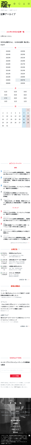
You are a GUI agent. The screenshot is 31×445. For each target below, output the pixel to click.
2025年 (23, 51)
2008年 (8, 80)
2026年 (8, 51)
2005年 (23, 83)
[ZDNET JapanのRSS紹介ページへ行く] (20, 403)
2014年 (8, 70)
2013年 (23, 70)
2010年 (8, 77)
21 (24, 119)
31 (7, 126)
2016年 (8, 67)
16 (3, 119)
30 (3, 126)
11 (11, 116)
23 (3, 122)
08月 (15, 98)
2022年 (8, 57)
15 (28, 116)
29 (28, 122)
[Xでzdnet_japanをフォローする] (15, 403)
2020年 (8, 61)
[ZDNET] (6, 3)
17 (7, 119)
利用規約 (15, 423)
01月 (5, 91)
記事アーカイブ (13, 10)
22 (28, 119)
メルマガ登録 (15, 376)
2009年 (23, 77)
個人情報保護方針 (15, 420)
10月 (5, 101)
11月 (15, 101)
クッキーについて (15, 426)
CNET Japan (17, 387)
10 (7, 116)
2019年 (23, 61)
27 (19, 122)
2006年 (8, 83)
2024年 (8, 54)
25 (11, 122)
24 (7, 122)
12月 (25, 101)
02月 (15, 91)
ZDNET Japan (4, 10)
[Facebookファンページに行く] (10, 403)
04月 (5, 95)
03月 (25, 91)
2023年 (23, 54)
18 (11, 119)
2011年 (23, 73)
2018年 (8, 64)
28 (24, 122)
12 (15, 116)
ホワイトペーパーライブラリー (19, 242)
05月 (15, 95)
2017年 (23, 64)
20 (19, 119)
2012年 (8, 73)
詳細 (3, 443)
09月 (25, 98)
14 (24, 116)
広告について (15, 429)
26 (15, 122)
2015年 (23, 67)
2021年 (23, 57)
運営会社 (15, 432)
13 (19, 116)
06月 (25, 95)
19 (15, 119)
